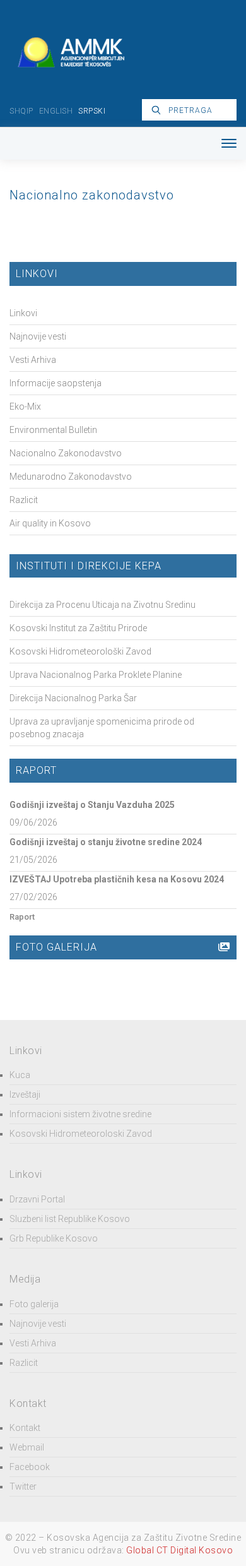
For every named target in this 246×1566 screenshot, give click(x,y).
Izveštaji (24, 1094)
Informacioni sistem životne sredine (80, 1114)
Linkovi (23, 313)
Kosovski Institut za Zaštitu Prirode (78, 628)
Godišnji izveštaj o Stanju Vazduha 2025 (92, 805)
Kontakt (24, 1428)
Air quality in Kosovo (50, 523)
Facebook (29, 1467)
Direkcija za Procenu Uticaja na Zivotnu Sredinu (102, 605)
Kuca (19, 1075)
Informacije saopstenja (55, 383)
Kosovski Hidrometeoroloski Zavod (80, 1134)
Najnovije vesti (37, 336)
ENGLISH (56, 111)
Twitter (23, 1486)
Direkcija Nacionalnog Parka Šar (73, 698)
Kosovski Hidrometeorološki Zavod (80, 651)
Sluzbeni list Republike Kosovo (69, 1219)
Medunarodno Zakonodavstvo (70, 477)
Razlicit (23, 500)
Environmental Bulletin (53, 430)
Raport (22, 917)
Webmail (26, 1447)
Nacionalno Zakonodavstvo (65, 453)
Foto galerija (34, 1304)
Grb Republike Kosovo (53, 1238)
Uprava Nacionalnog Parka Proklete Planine (95, 675)
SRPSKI (91, 111)
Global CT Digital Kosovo (179, 1550)
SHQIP (21, 111)
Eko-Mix (25, 406)
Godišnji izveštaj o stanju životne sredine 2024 (105, 842)
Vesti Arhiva (32, 360)
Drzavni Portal (37, 1199)
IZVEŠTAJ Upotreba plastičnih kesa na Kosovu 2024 (116, 879)
